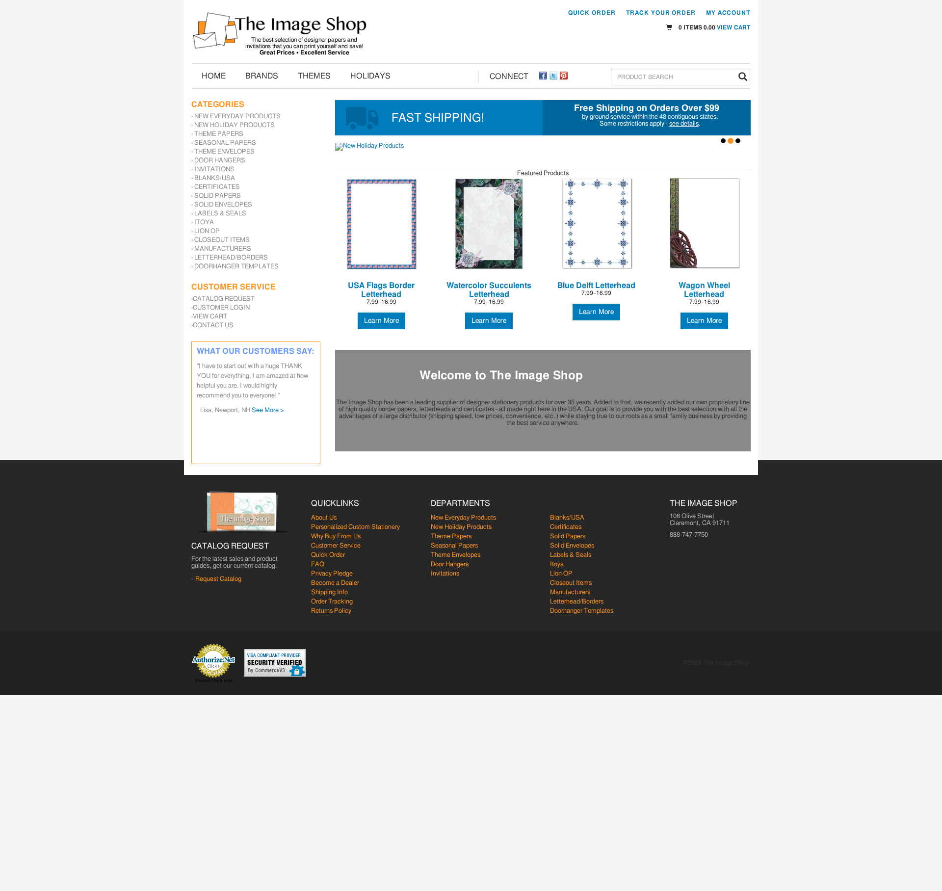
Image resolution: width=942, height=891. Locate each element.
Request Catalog (218, 579)
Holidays (370, 76)
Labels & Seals (220, 213)
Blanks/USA (214, 178)
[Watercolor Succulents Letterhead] (489, 223)
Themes (314, 76)
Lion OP (207, 231)
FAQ (317, 564)
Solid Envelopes (223, 205)
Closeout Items (222, 240)
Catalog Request (224, 299)
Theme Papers (218, 134)
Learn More (381, 320)
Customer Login (221, 308)
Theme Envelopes (224, 152)
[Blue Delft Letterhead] (596, 223)
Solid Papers (217, 196)
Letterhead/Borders (231, 258)
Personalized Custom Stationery (355, 527)
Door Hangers (219, 160)
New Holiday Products (234, 125)
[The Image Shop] (279, 31)
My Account (728, 13)
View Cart (734, 27)
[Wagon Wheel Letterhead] (704, 223)
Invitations (214, 169)
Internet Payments (214, 680)
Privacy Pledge (332, 574)
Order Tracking (332, 602)
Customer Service (336, 546)
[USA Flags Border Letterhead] (381, 223)
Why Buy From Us (336, 536)
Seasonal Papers (225, 143)
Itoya (204, 222)
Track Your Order (661, 13)
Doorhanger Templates (236, 266)
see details (684, 124)
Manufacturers (222, 249)
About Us (324, 518)
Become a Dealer (335, 583)
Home (214, 76)
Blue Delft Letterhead (596, 285)
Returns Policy (331, 611)
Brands (261, 76)
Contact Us (213, 325)
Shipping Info (329, 592)
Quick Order (592, 13)
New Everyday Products (237, 116)
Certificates (217, 187)
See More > (268, 410)
